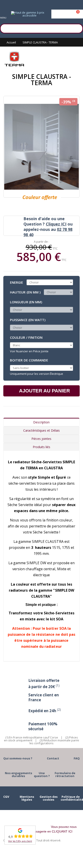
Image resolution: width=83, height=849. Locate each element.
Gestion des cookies (49, 798)
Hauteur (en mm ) (25, 292)
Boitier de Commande (29, 360)
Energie (16, 282)
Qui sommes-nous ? (17, 758)
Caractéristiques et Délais (41, 430)
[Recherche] (77, 28)
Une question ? (42, 774)
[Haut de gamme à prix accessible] (27, 14)
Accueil (11, 42)
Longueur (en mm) (26, 302)
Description (41, 422)
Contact (53, 758)
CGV (6, 797)
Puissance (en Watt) (27, 319)
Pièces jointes (41, 439)
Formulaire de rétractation (65, 774)
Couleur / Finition (26, 337)
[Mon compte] (67, 14)
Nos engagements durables (18, 774)
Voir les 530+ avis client (20, 841)
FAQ (77, 758)
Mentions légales (27, 798)
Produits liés (41, 447)
